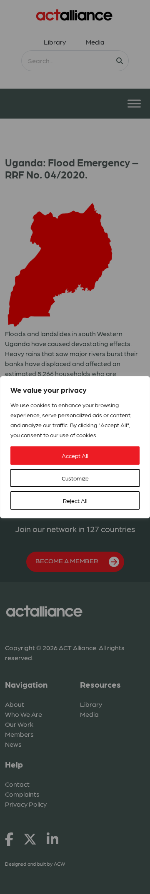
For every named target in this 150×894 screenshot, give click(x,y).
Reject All (75, 500)
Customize (75, 478)
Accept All (75, 455)
